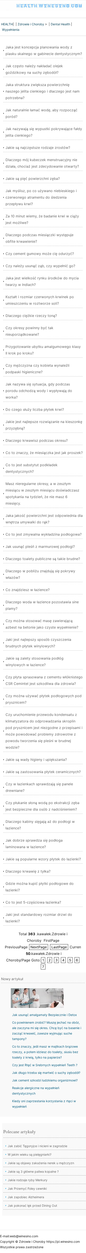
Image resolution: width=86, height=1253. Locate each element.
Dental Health (60, 24)
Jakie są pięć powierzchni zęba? (33, 178)
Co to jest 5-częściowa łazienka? (33, 902)
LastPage (59, 947)
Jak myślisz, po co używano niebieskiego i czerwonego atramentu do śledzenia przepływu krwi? (41, 197)
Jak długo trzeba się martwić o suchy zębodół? (46, 1072)
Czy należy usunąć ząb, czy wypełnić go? (40, 266)
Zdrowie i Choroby (31, 24)
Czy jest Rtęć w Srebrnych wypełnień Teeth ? (44, 1065)
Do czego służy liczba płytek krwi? (35, 409)
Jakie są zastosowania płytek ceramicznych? (43, 772)
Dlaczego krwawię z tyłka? (28, 871)
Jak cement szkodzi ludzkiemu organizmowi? (45, 1080)
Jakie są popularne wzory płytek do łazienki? (43, 859)
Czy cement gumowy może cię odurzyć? (40, 253)
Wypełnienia (10, 29)
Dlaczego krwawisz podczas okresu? (37, 440)
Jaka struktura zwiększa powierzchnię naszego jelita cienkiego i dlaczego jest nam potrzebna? (43, 91)
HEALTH (7, 24)
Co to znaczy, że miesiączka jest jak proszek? (44, 452)
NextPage (38, 947)
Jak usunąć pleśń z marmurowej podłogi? (40, 546)
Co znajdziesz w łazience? (28, 590)
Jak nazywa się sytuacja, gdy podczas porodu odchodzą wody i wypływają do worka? (39, 390)
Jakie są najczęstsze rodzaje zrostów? (38, 147)
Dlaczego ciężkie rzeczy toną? (31, 315)
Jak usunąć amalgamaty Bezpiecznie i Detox (44, 1015)
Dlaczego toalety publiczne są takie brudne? (43, 559)
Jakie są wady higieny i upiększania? (36, 759)
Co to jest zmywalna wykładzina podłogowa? (44, 534)
